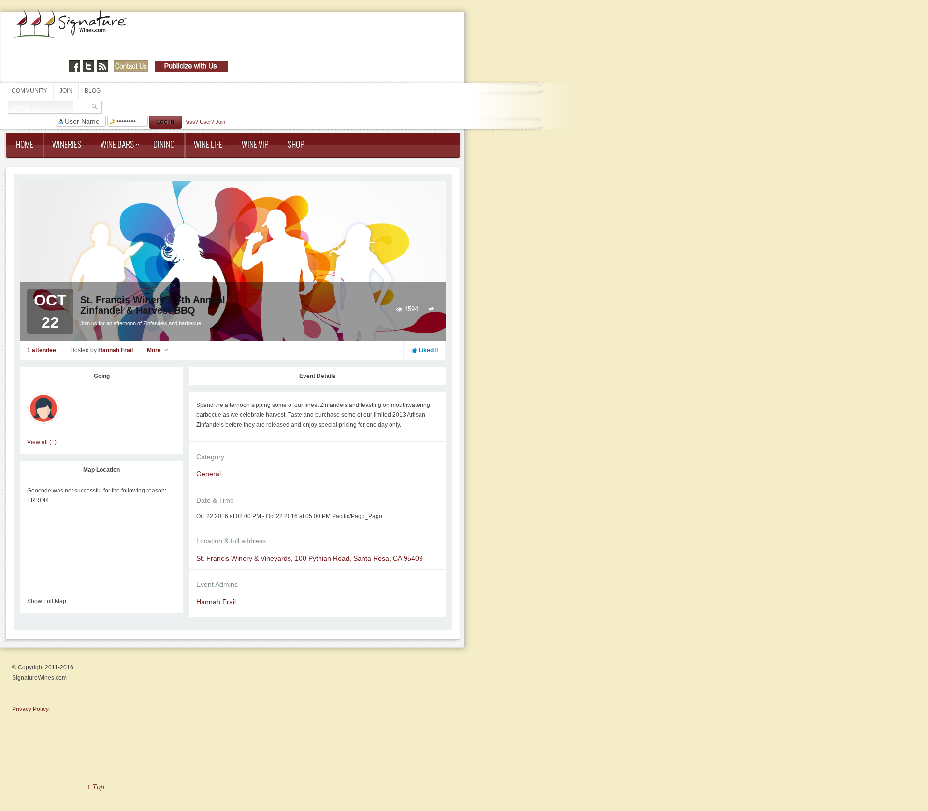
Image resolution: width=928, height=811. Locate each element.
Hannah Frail (115, 350)
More (154, 350)
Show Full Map (46, 601)
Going (102, 376)
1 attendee (41, 350)
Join (65, 90)
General (208, 474)
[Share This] (431, 309)
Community (29, 90)
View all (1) (42, 442)
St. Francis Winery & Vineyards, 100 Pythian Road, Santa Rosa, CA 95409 (309, 558)
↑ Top (95, 786)
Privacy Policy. (31, 709)
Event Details (317, 376)
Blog (93, 90)
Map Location (101, 469)
